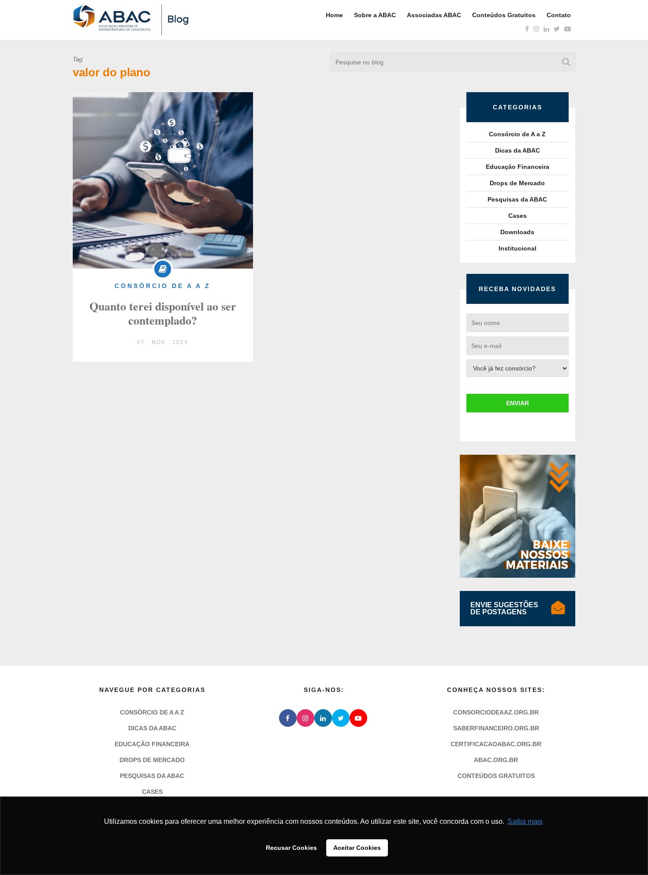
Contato (559, 15)
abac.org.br (496, 759)
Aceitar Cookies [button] (357, 847)
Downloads (517, 232)
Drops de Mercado (517, 183)
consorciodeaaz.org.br (496, 712)
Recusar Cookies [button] (291, 847)
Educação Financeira (517, 166)
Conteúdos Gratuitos (504, 15)
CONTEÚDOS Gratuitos (496, 775)
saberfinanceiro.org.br (496, 728)
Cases (517, 215)
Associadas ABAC (434, 15)
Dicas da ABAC (517, 150)
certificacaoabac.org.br (496, 744)
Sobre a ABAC (375, 15)
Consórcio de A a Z (517, 134)
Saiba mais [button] (525, 821)
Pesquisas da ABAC (517, 199)
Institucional (517, 248)
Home (334, 15)
